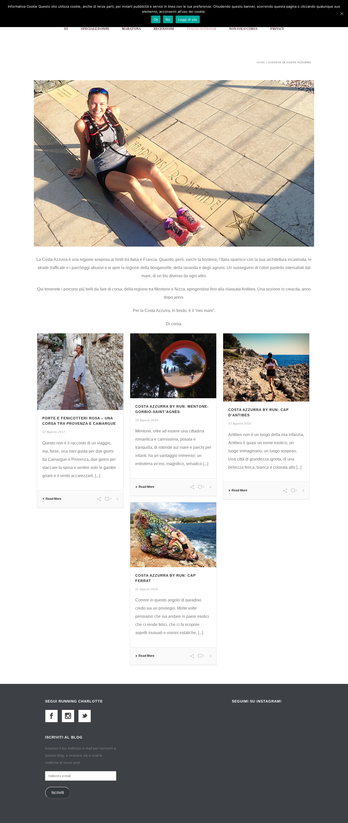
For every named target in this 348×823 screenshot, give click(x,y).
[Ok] (341, 13)
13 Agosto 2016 (239, 423)
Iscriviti (57, 792)
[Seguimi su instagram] (68, 716)
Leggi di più (187, 19)
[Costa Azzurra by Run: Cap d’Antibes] (266, 367)
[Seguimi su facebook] (51, 716)
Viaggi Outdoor (201, 28)
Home (261, 62)
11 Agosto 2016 (146, 589)
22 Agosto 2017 (53, 431)
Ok (156, 19)
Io (66, 28)
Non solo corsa (243, 28)
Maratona (131, 28)
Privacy (277, 28)
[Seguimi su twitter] (84, 716)
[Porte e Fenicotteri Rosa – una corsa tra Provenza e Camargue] (80, 371)
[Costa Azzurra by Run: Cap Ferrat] (173, 534)
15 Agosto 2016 (146, 420)
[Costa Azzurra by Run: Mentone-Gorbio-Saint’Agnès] (173, 365)
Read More (53, 498)
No (168, 19)
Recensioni (164, 28)
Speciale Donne (95, 28)
